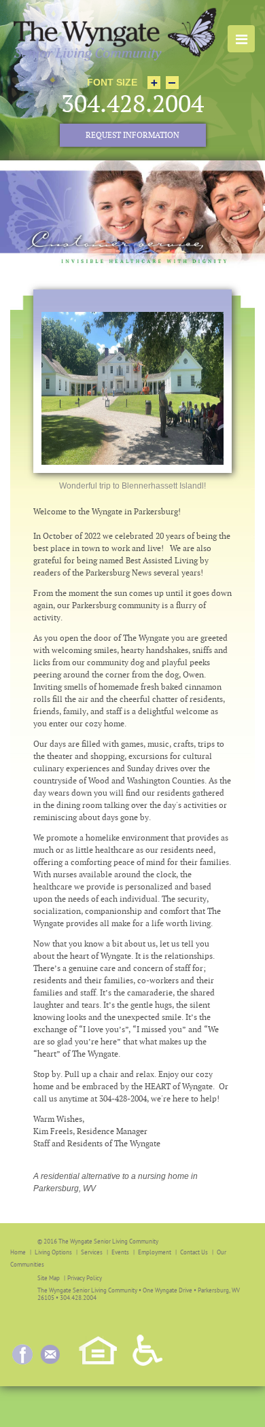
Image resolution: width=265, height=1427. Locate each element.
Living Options (53, 1252)
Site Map (48, 1278)
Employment (154, 1252)
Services (92, 1252)
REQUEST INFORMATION (132, 135)
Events (120, 1252)
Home (18, 1252)
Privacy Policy (84, 1278)
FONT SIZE (112, 82)
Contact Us (194, 1252)
